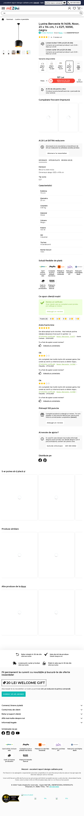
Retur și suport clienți (11, 714)
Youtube (17, 733)
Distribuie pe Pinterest (45, 460)
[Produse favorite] (74, 8)
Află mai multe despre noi (13, 718)
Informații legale (9, 723)
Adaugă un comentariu (51, 345)
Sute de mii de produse (59, 654)
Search (81, 13)
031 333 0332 (75, 3)
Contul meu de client (11, 710)
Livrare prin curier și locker (29, 663)
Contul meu (69, 8)
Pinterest (13, 733)
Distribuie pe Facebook (40, 460)
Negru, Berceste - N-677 (61, 67)
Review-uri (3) (66, 160)
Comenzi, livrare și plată (12, 705)
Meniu (3, 8)
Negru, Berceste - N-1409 (70, 68)
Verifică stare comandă (54, 3)
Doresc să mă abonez (13, 694)
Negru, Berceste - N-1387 (52, 67)
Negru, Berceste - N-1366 (65, 364)
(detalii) (74, 417)
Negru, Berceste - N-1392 (43, 68)
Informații (43, 160)
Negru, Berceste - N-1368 (65, 392)
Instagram (8, 733)
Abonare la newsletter (57, 153)
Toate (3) (44, 319)
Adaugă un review (55, 311)
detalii (31, 3)
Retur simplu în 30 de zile (31, 654)
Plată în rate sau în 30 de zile (59, 663)
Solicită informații (55, 446)
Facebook (3, 733)
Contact (64, 2)
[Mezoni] (3, 19)
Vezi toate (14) (78, 67)
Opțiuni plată (54, 160)
